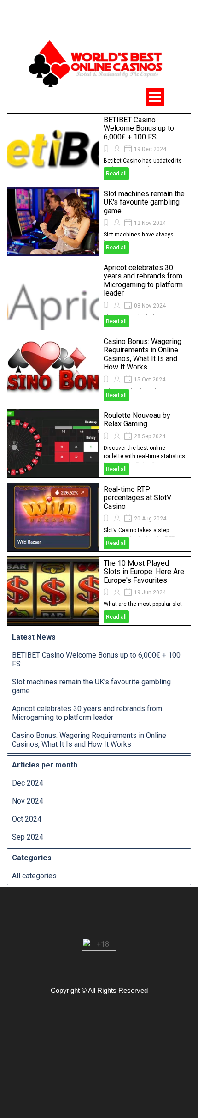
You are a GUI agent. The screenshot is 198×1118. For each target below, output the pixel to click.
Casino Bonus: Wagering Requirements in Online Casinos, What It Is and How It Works (142, 354)
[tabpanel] (101, 11)
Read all (116, 173)
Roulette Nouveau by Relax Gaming (137, 419)
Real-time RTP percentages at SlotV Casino (137, 498)
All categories (34, 875)
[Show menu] (155, 97)
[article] (99, 147)
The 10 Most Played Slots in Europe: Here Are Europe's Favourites (144, 572)
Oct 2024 (26, 819)
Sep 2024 (27, 837)
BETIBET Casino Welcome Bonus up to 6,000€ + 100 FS (139, 128)
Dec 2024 (27, 783)
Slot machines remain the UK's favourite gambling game (144, 202)
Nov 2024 (27, 801)
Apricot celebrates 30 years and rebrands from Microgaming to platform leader (143, 280)
